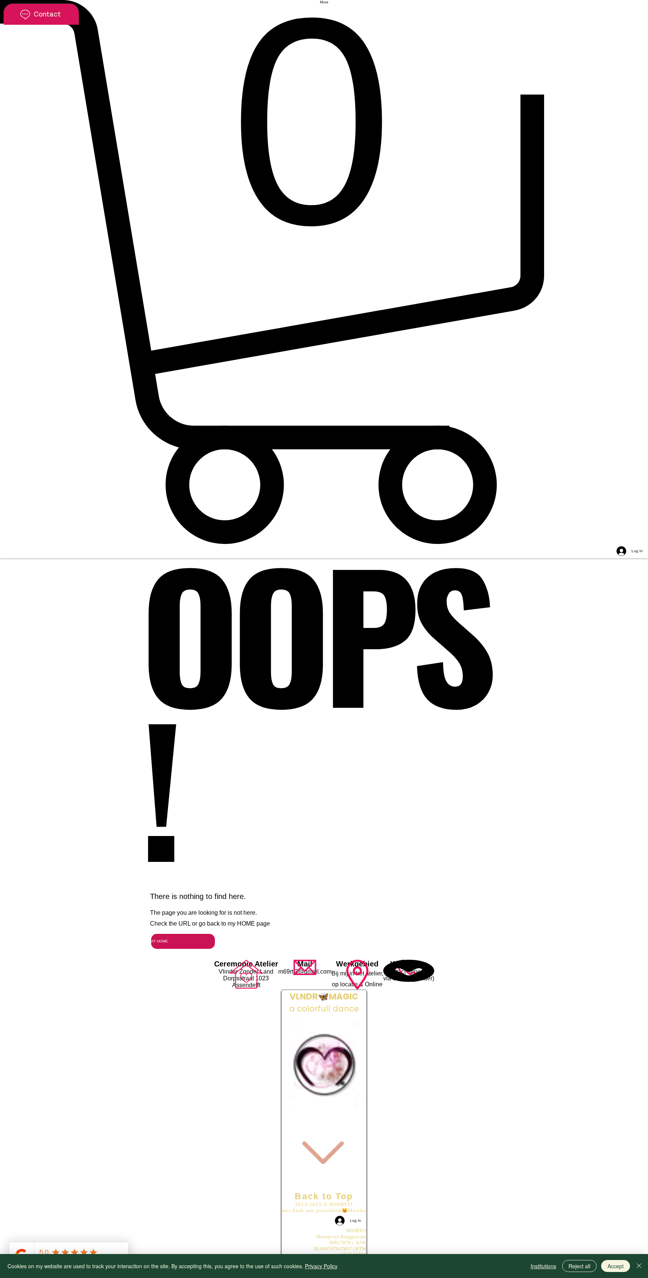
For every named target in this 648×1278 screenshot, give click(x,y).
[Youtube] (324, 1232)
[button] (324, 272)
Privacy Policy (321, 1266)
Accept (616, 1266)
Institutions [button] (543, 1266)
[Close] (639, 1266)
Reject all (579, 1266)
